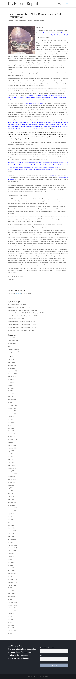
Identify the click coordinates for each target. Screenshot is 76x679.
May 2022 (10, 494)
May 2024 (10, 425)
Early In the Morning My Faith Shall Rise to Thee (22, 313)
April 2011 (11, 625)
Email (41, 655)
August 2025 (11, 382)
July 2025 (10, 385)
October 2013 (12, 551)
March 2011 (11, 628)
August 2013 (11, 556)
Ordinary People (12, 304)
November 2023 (12, 442)
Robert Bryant (13, 20)
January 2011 (11, 634)
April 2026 (11, 359)
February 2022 (12, 502)
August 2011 (11, 614)
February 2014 (12, 539)
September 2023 (12, 448)
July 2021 (10, 516)
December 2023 (12, 439)
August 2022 (11, 485)
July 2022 (10, 488)
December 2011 (12, 602)
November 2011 (12, 605)
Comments (11, 343)
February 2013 (12, 574)
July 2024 (10, 419)
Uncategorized (12, 349)
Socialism (10, 319)
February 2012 (12, 596)
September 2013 (12, 554)
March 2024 (11, 431)
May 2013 (10, 565)
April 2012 (11, 591)
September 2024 (12, 414)
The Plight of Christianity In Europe (18, 310)
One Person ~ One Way (14, 307)
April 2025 (11, 394)
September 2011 (12, 611)
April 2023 (11, 462)
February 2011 (12, 631)
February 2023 (12, 468)
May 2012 (10, 588)
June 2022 (11, 491)
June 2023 (11, 457)
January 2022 (11, 505)
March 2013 (11, 571)
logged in (18, 293)
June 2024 (11, 422)
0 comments (40, 20)
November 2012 (12, 582)
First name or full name (47, 648)
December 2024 (12, 405)
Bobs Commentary (13, 340)
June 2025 (11, 388)
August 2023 (11, 451)
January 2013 (11, 576)
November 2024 (12, 408)
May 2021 (10, 522)
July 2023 (10, 454)
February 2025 (12, 399)
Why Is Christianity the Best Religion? (18, 316)
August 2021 (11, 514)
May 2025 (10, 391)
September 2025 (12, 379)
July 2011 (10, 616)
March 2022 (11, 499)
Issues (9, 346)
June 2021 (11, 519)
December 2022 (12, 474)
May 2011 (10, 622)
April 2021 (11, 525)
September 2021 (12, 511)
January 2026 (11, 368)
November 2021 (12, 508)
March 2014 (11, 536)
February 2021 (12, 531)
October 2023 (12, 445)
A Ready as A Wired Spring (15, 330)
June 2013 (11, 562)
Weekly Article (31, 20)
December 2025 (12, 371)
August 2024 (11, 417)
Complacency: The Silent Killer (16, 321)
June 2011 (11, 619)
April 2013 (11, 568)
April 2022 (11, 497)
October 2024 (12, 411)
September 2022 (12, 482)
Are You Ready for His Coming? (17, 324)
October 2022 (12, 479)
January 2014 (11, 542)
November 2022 (12, 476)
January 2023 (11, 471)
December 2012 (12, 579)
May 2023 (10, 459)
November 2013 (12, 548)
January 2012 (11, 599)
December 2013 (12, 545)
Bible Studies (11, 338)
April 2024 (11, 428)
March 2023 (11, 465)
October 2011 (12, 608)
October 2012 (12, 585)
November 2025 (12, 374)
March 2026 (11, 362)
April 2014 (11, 534)
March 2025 (11, 397)
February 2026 (12, 365)
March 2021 (11, 528)
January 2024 (11, 437)
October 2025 (12, 377)
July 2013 (10, 559)
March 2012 (11, 594)
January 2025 (11, 402)
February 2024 (12, 434)
